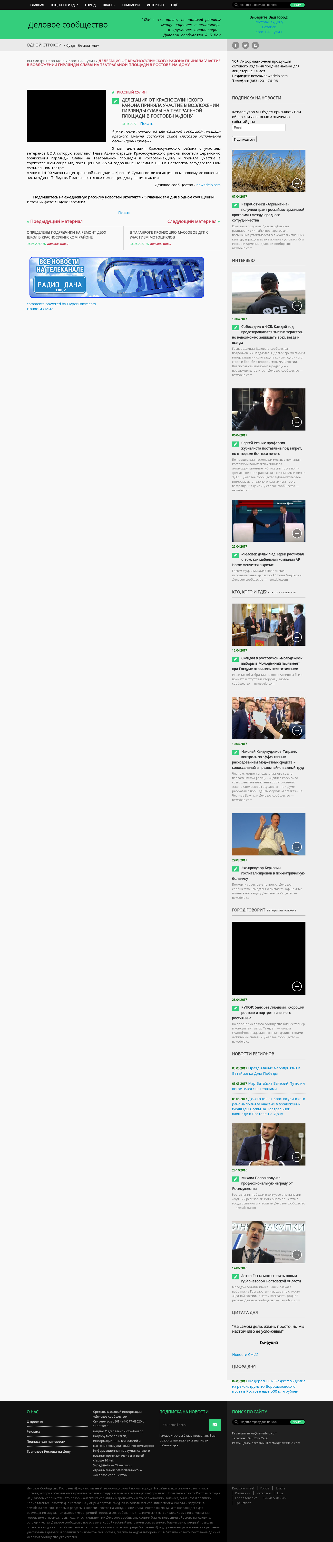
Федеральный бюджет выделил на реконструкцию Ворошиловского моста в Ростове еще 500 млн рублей (268, 1386)
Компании (131, 5)
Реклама (33, 1431)
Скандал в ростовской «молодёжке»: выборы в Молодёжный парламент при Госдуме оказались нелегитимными (267, 663)
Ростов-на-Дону (269, 21)
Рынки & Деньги (274, 1498)
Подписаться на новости (46, 1441)
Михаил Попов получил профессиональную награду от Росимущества (262, 1183)
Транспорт (243, 1503)
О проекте (35, 1421)
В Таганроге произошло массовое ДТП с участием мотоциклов (169, 234)
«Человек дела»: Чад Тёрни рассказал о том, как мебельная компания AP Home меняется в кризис (268, 559)
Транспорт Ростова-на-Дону (49, 1451)
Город (90, 5)
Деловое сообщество (68, 24)
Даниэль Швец (58, 244)
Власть (109, 5)
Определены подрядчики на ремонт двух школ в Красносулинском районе (66, 234)
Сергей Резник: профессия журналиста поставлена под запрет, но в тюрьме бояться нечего (267, 448)
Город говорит (246, 1498)
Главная (37, 5)
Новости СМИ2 (40, 308)
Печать (146, 123)
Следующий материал (193, 221)
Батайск (269, 26)
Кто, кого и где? (64, 5)
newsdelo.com (208, 184)
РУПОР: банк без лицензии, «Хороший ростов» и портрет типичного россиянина (268, 1012)
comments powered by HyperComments (61, 303)
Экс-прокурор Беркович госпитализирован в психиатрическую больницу (268, 873)
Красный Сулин (268, 31)
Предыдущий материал (55, 221)
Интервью (155, 5)
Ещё (174, 5)
